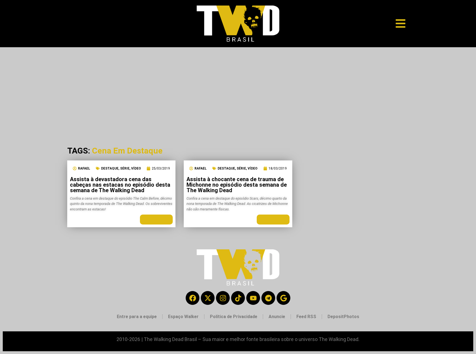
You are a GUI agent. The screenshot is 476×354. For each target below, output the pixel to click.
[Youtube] (253, 298)
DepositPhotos (343, 316)
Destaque (109, 168)
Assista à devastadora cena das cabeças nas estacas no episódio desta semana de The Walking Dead (120, 185)
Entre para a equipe (137, 316)
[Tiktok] (238, 298)
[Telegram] (268, 298)
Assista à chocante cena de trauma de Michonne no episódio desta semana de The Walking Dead (236, 185)
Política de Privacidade (233, 316)
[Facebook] (192, 298)
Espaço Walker (183, 316)
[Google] (283, 298)
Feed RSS (306, 316)
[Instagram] (223, 298)
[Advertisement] (238, 88)
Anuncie (277, 316)
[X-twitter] (208, 298)
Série (124, 168)
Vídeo (136, 168)
